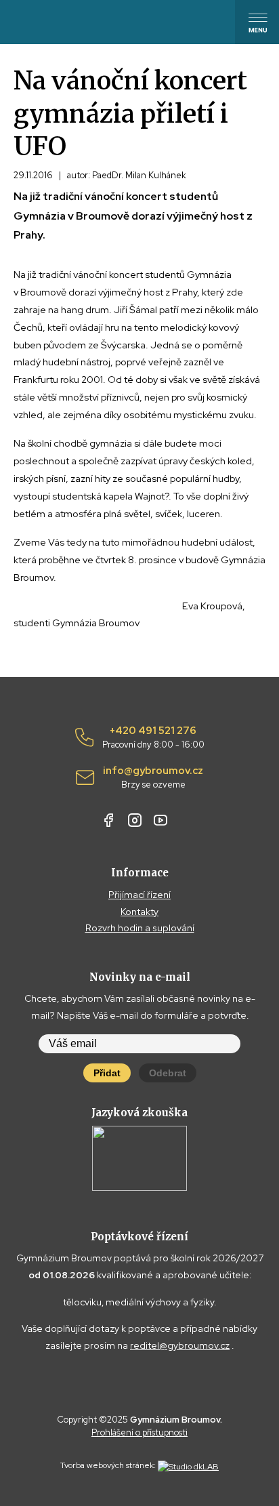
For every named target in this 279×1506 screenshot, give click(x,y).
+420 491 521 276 (153, 737)
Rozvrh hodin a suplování (139, 928)
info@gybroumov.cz (153, 777)
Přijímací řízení (139, 895)
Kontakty (139, 911)
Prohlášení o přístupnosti (139, 1432)
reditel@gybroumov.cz (180, 1345)
